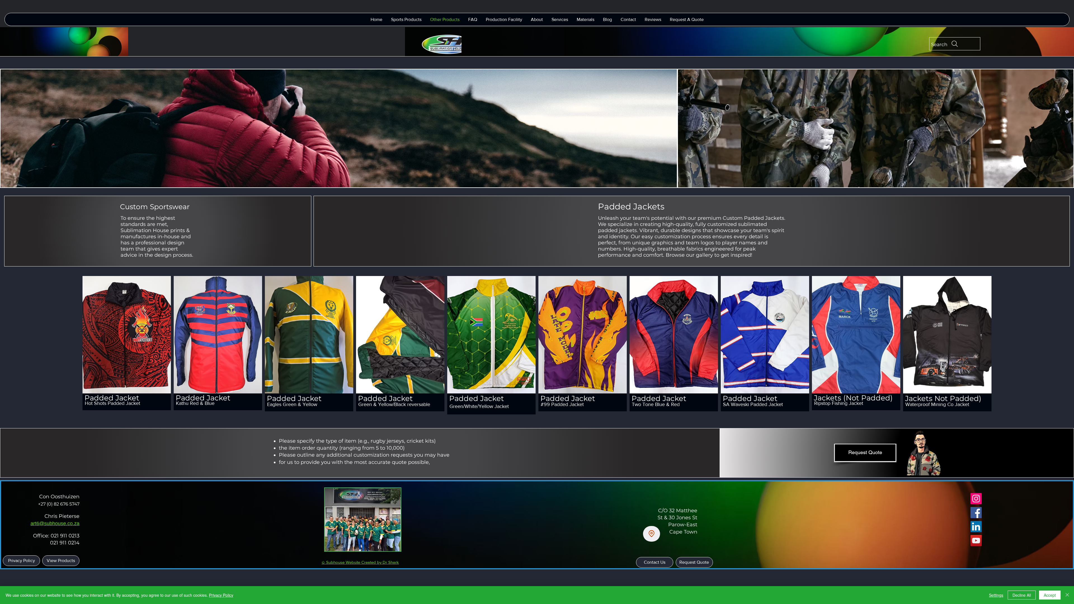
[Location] (651, 534)
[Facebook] (976, 512)
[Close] (1067, 595)
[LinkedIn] (976, 526)
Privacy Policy (221, 595)
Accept (1050, 595)
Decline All (1021, 595)
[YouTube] (976, 540)
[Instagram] (976, 498)
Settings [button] (996, 595)
